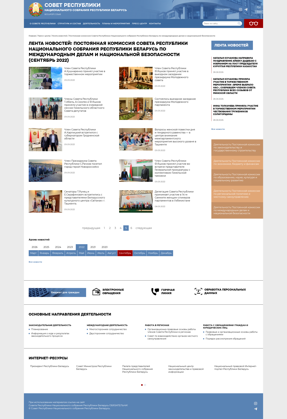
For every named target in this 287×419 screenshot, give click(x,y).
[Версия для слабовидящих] (253, 23)
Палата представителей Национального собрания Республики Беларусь (137, 369)
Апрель (71, 253)
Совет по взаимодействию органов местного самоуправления (173, 337)
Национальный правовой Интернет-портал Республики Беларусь (235, 367)
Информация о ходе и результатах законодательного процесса (50, 335)
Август (111, 253)
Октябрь (139, 253)
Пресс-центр (139, 23)
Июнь (90, 253)
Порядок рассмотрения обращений (226, 338)
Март (33, 253)
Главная (32, 36)
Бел (259, 11)
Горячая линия (168, 291)
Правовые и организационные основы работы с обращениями (232, 333)
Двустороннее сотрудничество (106, 333)
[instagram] (240, 9)
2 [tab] (145, 385)
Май (81, 253)
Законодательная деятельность (50, 325)
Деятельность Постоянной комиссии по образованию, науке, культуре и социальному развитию (237, 177)
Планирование (39, 329)
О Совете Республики (43, 23)
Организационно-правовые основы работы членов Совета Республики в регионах (172, 330)
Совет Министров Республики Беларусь (94, 367)
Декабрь (166, 253)
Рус (259, 7)
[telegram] (246, 9)
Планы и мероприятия (116, 23)
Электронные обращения (113, 291)
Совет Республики (86, 7)
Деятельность (91, 23)
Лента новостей (59, 36)
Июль (100, 253)
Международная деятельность (107, 325)
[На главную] (36, 9)
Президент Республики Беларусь (49, 366)
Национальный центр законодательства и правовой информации (186, 369)
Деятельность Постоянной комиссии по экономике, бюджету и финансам (237, 162)
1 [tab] (142, 385)
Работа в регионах (157, 325)
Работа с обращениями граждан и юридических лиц (225, 326)
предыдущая (91, 228)
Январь (44, 253)
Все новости (35, 262)
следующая (144, 228)
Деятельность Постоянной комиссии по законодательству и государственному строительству (237, 147)
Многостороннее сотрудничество (108, 329)
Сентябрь (125, 253)
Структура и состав (69, 23)
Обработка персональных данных (225, 291)
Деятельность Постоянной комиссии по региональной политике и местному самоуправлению (237, 193)
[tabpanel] (52, 366)
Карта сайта (222, 9)
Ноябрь (153, 253)
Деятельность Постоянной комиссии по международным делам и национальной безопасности (237, 210)
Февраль (57, 253)
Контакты (155, 23)
